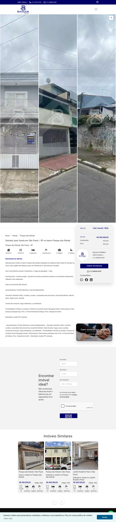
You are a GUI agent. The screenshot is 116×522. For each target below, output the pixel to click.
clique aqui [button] (8, 518)
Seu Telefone (64, 380)
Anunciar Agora (93, 334)
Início (7, 236)
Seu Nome (63, 359)
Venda (14, 236)
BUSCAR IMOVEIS (68, 416)
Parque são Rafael (27, 236)
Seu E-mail (63, 370)
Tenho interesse (94, 266)
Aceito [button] (104, 517)
